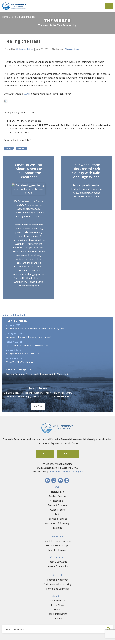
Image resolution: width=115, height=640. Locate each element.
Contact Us (68, 453)
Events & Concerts (57, 505)
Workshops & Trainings (57, 523)
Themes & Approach (57, 579)
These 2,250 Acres (57, 561)
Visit (57, 487)
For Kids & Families (57, 518)
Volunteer (57, 618)
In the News (57, 604)
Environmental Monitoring (57, 584)
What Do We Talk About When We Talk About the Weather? (29, 170)
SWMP (27, 93)
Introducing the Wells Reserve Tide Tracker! (28, 336)
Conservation (57, 557)
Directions (54, 471)
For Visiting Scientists (57, 588)
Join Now (38, 406)
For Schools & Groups (57, 545)
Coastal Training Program (57, 541)
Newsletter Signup (72, 471)
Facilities (57, 527)
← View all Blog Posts (14, 314)
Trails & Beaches (57, 496)
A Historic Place (58, 500)
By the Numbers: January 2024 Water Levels (28, 345)
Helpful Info (57, 491)
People (57, 609)
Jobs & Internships (57, 613)
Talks (57, 514)
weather (21, 148)
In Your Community (57, 566)
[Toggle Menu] (109, 6)
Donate (45, 453)
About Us (57, 596)
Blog (14, 16)
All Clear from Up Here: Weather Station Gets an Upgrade (35, 328)
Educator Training (57, 550)
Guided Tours (57, 509)
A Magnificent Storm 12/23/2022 (22, 353)
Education (57, 536)
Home (5, 16)
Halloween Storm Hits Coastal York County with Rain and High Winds (86, 170)
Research (57, 575)
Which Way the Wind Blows (19, 361)
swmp (9, 148)
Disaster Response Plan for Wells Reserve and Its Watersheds (37, 373)
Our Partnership (57, 600)
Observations (72, 49)
